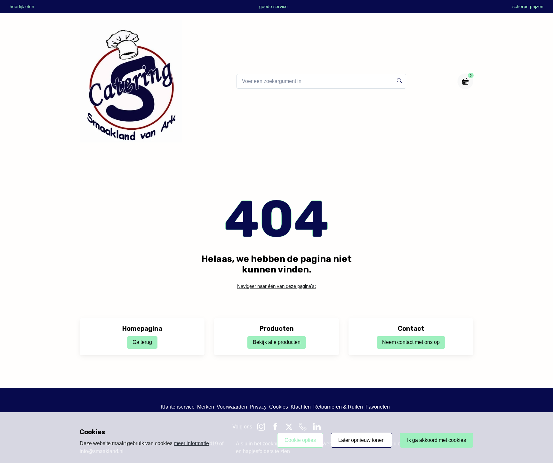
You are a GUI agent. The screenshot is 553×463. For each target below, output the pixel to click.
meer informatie (191, 443)
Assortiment (239, 156)
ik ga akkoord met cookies (436, 440)
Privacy (258, 407)
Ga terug (142, 342)
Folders (272, 156)
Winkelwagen (308, 156)
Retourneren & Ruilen (338, 407)
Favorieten (377, 407)
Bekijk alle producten (277, 342)
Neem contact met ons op (411, 342)
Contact (344, 156)
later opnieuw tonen (361, 440)
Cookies (278, 407)
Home (207, 156)
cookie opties (300, 440)
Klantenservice (178, 407)
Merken (205, 407)
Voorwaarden (232, 407)
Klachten (301, 407)
